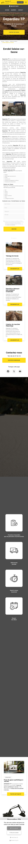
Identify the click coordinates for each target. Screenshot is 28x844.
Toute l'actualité (15, 794)
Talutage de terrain (12, 256)
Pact (5, 190)
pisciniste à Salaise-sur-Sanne (15, 147)
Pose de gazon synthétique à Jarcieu (13, 780)
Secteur (7, 41)
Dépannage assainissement (10, 176)
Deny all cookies (14, 832)
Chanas (6, 192)
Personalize (14, 837)
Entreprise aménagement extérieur (12, 180)
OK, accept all (14, 828)
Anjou (6, 197)
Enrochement (7, 179)
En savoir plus (14, 268)
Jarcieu (6, 191)
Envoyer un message (14, 360)
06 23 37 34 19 (15, 356)
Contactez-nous (14, 32)
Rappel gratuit (20, 2)
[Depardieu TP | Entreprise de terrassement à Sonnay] (2, 2)
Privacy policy (14, 840)
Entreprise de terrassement (10, 181)
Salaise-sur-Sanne (13, 41)
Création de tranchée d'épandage (13, 325)
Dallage (6, 174)
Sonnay (6, 194)
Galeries (13, 10)
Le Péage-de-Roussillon (9, 198)
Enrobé (6, 177)
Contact (20, 10)
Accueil (7, 10)
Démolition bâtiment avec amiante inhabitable (12, 290)
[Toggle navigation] (26, 2)
